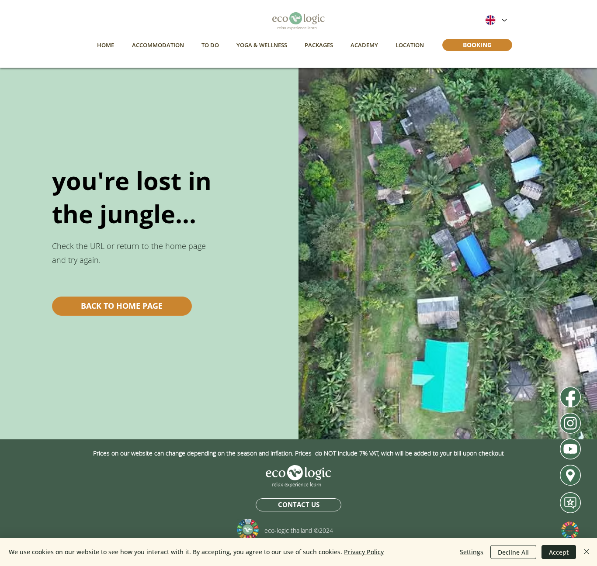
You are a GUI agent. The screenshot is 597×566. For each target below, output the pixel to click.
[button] (158, 45)
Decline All (513, 552)
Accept (559, 552)
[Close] (586, 552)
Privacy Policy (364, 552)
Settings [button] (471, 552)
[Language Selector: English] (495, 20)
